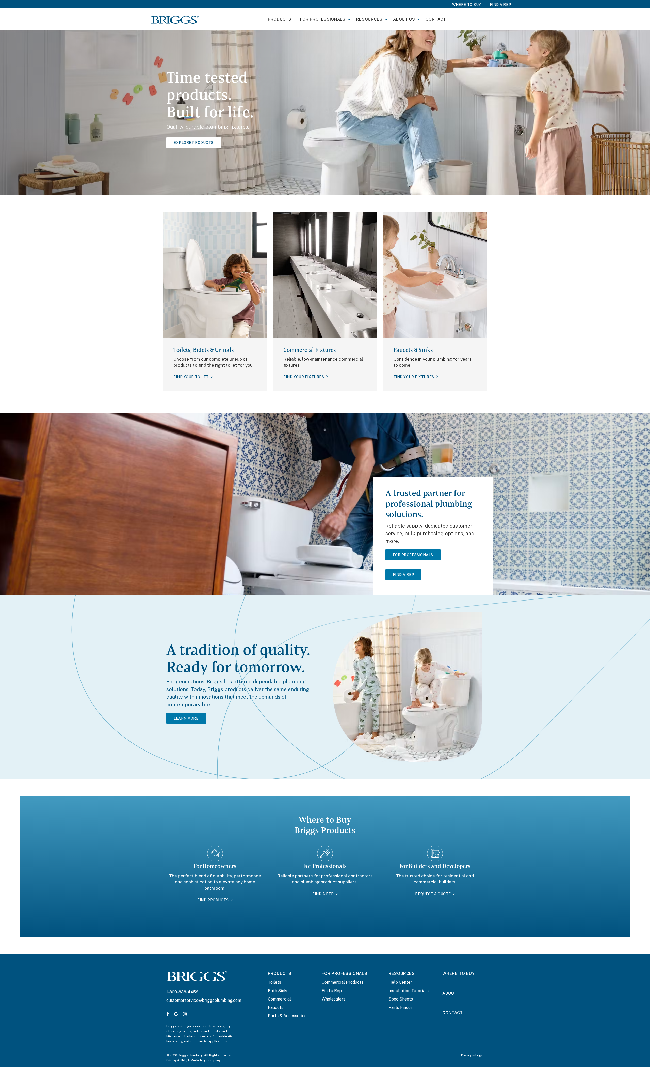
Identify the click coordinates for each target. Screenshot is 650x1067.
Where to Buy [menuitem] (466, 4)
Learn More (186, 718)
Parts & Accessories (287, 1015)
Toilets (274, 982)
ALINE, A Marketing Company (198, 1060)
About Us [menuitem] (404, 19)
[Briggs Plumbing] (175, 19)
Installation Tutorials (408, 990)
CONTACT (452, 1012)
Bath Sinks (278, 990)
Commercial (279, 999)
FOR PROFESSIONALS (344, 973)
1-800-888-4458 (182, 992)
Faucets (275, 1007)
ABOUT (449, 993)
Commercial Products (342, 982)
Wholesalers (333, 999)
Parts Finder (400, 1007)
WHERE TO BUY (458, 973)
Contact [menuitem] (436, 19)
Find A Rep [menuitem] (500, 4)
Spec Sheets (400, 999)
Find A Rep (403, 575)
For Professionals (413, 555)
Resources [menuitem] (369, 19)
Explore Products (194, 143)
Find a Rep (332, 990)
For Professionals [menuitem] (323, 19)
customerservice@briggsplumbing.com (203, 1000)
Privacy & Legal (472, 1055)
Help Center (400, 982)
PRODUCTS (279, 973)
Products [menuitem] (279, 19)
